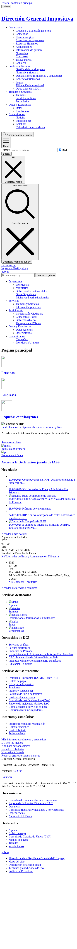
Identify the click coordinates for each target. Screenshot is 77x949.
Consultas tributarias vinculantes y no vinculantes (36, 809)
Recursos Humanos (27, 43)
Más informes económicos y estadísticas (23, 739)
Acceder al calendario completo (19, 587)
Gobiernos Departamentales (31, 291)
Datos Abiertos (24, 329)
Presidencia (22, 284)
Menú (6, 146)
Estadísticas (22, 111)
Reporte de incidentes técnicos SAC (29, 703)
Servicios (14, 300)
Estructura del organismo (30, 40)
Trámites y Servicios (20, 91)
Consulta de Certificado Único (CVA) (30, 836)
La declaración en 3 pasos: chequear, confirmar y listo (31, 427)
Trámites (20, 95)
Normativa (22, 53)
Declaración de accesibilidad (25, 864)
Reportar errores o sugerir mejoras (20, 755)
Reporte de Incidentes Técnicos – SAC (31, 803)
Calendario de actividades (30, 127)
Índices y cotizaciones (21, 690)
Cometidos (22, 33)
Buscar (19, 135)
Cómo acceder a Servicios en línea (28, 706)
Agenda (13, 830)
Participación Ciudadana (29, 313)
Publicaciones (23, 120)
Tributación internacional (30, 85)
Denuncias (15, 806)
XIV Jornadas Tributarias (23, 581)
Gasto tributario (17, 730)
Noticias (20, 117)
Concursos (22, 56)
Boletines (21, 123)
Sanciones (14, 687)
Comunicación (17, 114)
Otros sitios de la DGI (28, 88)
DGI (64, 149)
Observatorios (24, 332)
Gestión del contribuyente (30, 69)
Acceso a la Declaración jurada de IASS (30, 462)
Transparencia (24, 59)
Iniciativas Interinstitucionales (32, 297)
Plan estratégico (24, 37)
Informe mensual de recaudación (27, 723)
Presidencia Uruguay (27, 342)
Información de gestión (29, 49)
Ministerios (22, 287)
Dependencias (17, 812)
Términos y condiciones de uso (26, 867)
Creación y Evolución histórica (33, 30)
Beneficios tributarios (28, 78)
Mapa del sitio (17, 861)
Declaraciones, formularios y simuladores (39, 75)
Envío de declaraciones (22, 697)
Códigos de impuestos (21, 684)
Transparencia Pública (28, 323)
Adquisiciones (24, 46)
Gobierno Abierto (26, 320)
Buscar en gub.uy (46, 275)
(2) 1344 (17, 770)
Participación (16, 310)
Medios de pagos (18, 839)
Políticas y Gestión (19, 66)
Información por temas (28, 307)
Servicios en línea (26, 98)
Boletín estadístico (19, 726)
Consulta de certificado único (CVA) (29, 700)
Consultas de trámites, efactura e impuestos (33, 800)
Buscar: (5, 149)
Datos (19, 107)
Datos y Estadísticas (20, 104)
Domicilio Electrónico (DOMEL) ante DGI (33, 677)
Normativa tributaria (27, 72)
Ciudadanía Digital (26, 316)
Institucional (15, 27)
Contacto (21, 62)
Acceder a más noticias (14, 533)
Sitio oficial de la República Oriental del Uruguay (36, 858)
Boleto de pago (17, 681)
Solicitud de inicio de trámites (25, 693)
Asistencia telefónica (20, 816)
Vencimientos (16, 846)
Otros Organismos (26, 294)
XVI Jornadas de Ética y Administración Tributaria (30, 556)
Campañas (22, 339)
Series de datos (17, 733)
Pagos (19, 82)
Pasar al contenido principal (17, 2)
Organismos (15, 281)
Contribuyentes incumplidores (25, 709)
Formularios (22, 101)
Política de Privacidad (21, 871)
